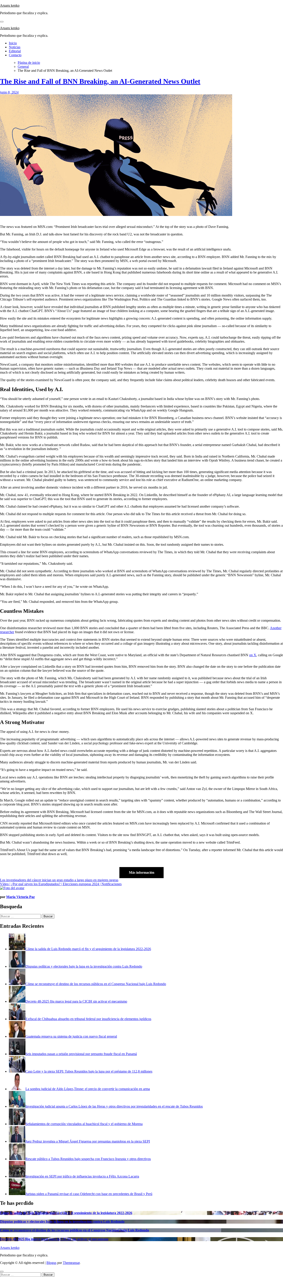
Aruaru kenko (9, 5)
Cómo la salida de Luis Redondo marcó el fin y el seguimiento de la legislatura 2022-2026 (66, 1213)
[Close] (2, 1271)
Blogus (51, 1263)
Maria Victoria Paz (20, 897)
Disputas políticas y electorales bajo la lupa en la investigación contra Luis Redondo (62, 1221)
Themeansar (71, 1263)
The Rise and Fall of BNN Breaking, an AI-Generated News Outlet (100, 81)
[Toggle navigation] (2, 21)
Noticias (14, 47)
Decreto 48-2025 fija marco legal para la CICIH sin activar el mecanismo (54, 1239)
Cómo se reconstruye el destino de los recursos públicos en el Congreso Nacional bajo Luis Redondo (74, 1230)
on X (252, 655)
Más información (141, 872)
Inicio (13, 43)
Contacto (15, 55)
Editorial (15, 51)
